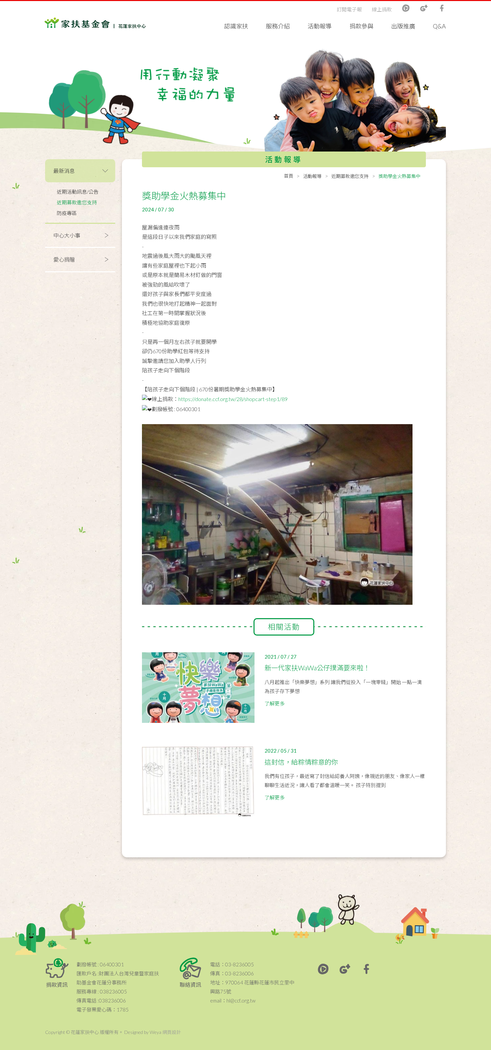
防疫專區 (67, 213)
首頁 (288, 176)
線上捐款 (382, 9)
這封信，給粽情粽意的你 (301, 762)
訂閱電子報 (349, 9)
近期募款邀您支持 (77, 202)
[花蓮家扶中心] (95, 23)
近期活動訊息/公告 (78, 192)
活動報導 (320, 26)
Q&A (439, 26)
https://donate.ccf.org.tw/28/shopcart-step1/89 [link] (233, 399)
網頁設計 (171, 1032)
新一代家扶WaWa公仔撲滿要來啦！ (317, 668)
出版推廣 (403, 26)
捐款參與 (361, 26)
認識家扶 (236, 26)
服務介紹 (278, 26)
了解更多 (275, 703)
